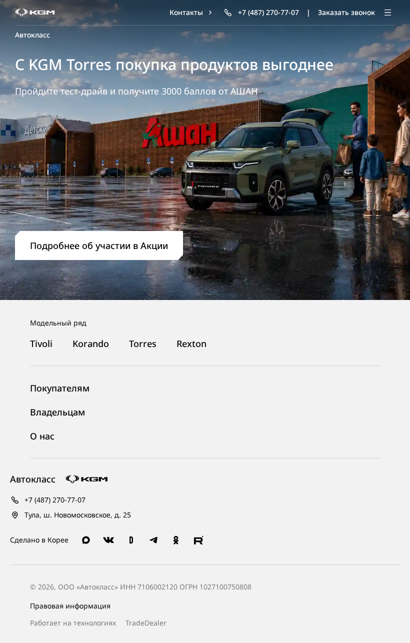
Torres (142, 344)
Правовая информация (70, 605)
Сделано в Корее (39, 539)
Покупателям (60, 388)
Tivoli (41, 344)
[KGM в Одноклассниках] (176, 540)
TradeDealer (145, 623)
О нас (42, 436)
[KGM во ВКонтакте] (108, 540)
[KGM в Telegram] (153, 540)
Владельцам (57, 412)
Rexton (191, 344)
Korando (90, 344)
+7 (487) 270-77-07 (54, 499)
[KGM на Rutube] (198, 540)
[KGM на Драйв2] (131, 540)
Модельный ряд (58, 323)
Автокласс (32, 35)
